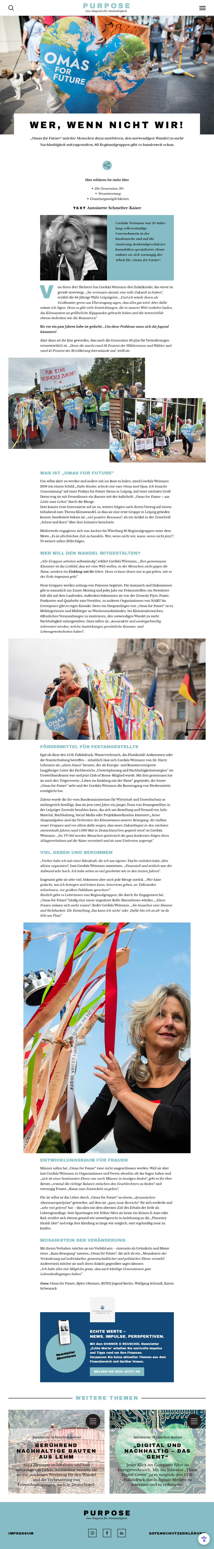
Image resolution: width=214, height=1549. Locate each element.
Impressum (20, 1533)
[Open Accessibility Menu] (204, 1539)
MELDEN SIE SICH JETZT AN (117, 1371)
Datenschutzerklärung (177, 1533)
